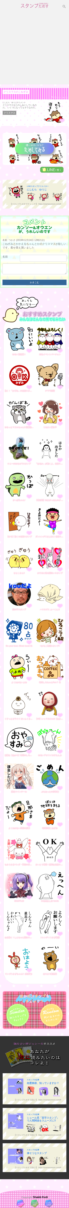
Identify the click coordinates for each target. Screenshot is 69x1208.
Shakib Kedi (40, 1197)
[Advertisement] (34, 48)
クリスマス (9, 112)
